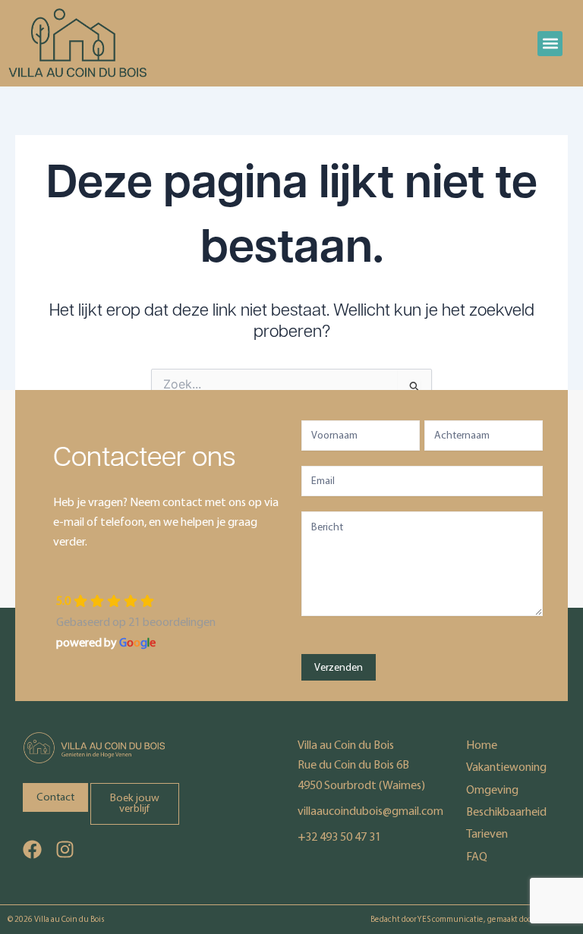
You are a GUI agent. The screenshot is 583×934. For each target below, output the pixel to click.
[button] (550, 43)
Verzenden (338, 667)
